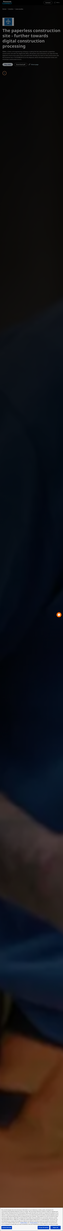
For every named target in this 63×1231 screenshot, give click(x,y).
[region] (31, 1219)
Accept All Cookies (43, 1227)
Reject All (55, 1227)
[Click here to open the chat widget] (59, 614)
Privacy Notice (34, 1222)
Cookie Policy (23, 1222)
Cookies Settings (6, 1227)
